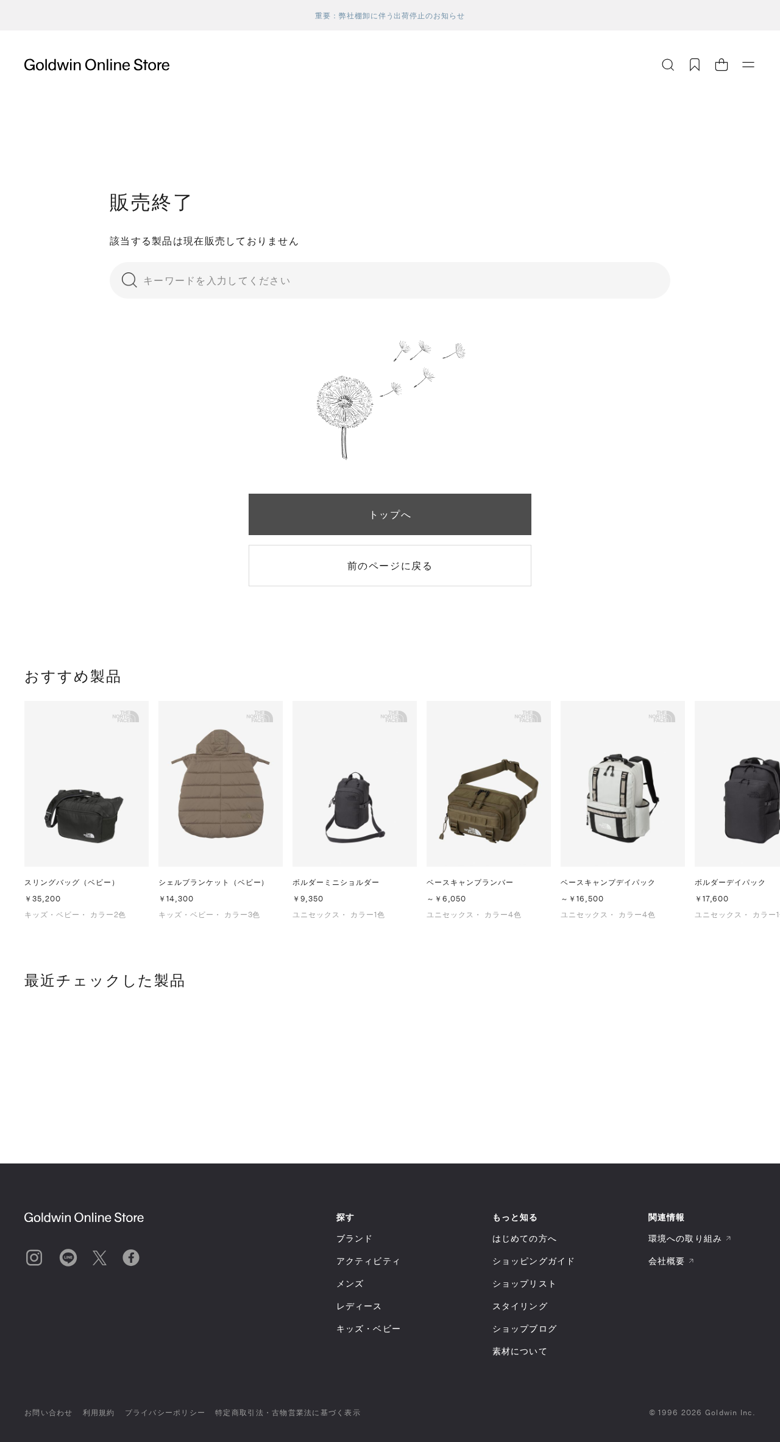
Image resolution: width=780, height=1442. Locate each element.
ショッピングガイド (533, 1260)
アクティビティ (368, 1260)
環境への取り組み (685, 1238)
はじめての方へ (524, 1238)
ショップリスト (524, 1283)
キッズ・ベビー (368, 1328)
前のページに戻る (390, 565)
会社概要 (666, 1260)
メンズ (350, 1283)
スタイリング (520, 1306)
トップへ (390, 514)
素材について (520, 1351)
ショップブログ (524, 1328)
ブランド (354, 1238)
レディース (359, 1306)
